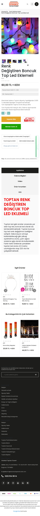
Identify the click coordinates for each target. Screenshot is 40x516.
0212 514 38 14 (10, 476)
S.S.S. (3, 408)
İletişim (3, 387)
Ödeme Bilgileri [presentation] (20, 176)
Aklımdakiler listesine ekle (26, 141)
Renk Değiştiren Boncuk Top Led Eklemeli (15, 13)
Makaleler (4, 434)
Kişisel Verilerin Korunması (9, 396)
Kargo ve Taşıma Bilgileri (9, 402)
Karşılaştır (26, 136)
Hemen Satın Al (11, 127)
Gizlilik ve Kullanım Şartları (9, 399)
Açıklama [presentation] (20, 170)
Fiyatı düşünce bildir (9, 141)
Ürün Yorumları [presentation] (20, 187)
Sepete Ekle (11, 119)
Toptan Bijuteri (5, 455)
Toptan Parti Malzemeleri (9, 440)
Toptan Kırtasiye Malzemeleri (10, 449)
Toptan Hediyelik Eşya (8, 452)
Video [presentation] (20, 181)
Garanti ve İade (6, 390)
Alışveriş (4, 414)
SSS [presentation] (20, 192)
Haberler (4, 431)
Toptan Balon (5, 443)
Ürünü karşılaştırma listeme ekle (12, 136)
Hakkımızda (5, 405)
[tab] (20, 170)
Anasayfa (4, 11)
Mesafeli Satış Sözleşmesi (9, 417)
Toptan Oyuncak (6, 446)
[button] (5, 290)
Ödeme (3, 411)
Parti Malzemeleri (15, 11)
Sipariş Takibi (5, 393)
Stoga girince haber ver (10, 146)
